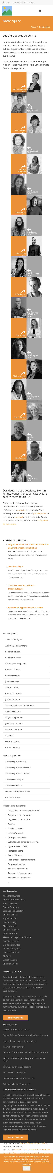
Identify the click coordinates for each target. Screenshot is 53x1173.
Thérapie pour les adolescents (17, 1067)
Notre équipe (44, 27)
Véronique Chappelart (15, 663)
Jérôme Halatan (12, 699)
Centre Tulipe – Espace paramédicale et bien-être (25, 1035)
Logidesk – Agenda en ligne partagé (19, 1041)
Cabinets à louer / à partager (16, 1084)
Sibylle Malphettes (13, 717)
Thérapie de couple (14, 779)
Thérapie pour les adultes (17, 773)
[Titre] (7, 11)
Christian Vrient (12, 747)
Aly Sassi (9, 735)
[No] (50, 1163)
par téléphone (39, 513)
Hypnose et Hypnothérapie (17, 791)
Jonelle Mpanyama (13, 723)
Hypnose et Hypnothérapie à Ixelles (25, 607)
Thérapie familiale (13, 785)
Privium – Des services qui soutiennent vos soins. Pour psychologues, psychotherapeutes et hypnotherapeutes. (26, 1153)
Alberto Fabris (11, 687)
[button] (40, 10)
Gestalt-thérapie (12, 797)
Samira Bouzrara (13, 657)
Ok (27, 1168)
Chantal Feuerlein (13, 693)
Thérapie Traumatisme (13, 1046)
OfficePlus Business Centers (16, 1029)
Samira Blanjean (12, 651)
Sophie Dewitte (12, 675)
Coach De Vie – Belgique (14, 1072)
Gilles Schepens (12, 741)
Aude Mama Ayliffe (13, 639)
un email (19, 517)
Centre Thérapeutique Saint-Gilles (19, 1078)
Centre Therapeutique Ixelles (33, 1143)
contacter (21, 510)
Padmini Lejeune (13, 711)
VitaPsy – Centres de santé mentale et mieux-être (25, 1052)
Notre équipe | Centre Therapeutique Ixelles (23, 533)
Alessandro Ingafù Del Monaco (19, 705)
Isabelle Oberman (13, 729)
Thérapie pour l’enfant (15, 761)
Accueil (33, 27)
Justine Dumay (12, 681)
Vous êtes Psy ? (15, 566)
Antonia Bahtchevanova (16, 645)
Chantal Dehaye (12, 669)
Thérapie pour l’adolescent (17, 767)
